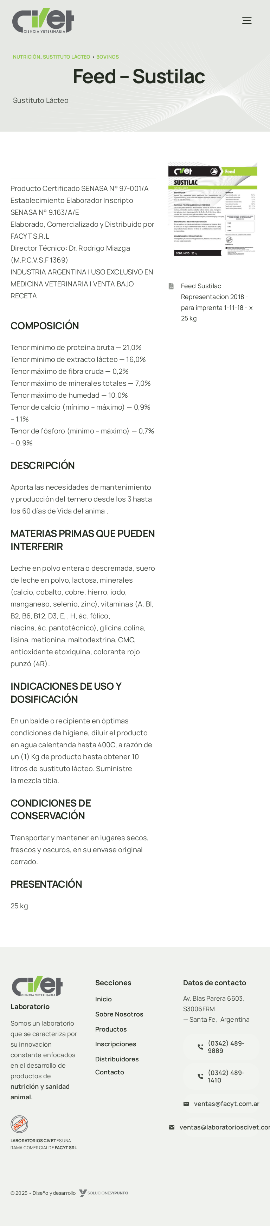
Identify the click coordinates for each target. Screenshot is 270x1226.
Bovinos (107, 56)
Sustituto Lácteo (67, 56)
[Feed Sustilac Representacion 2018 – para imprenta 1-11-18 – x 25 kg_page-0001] (212, 163)
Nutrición (26, 56)
